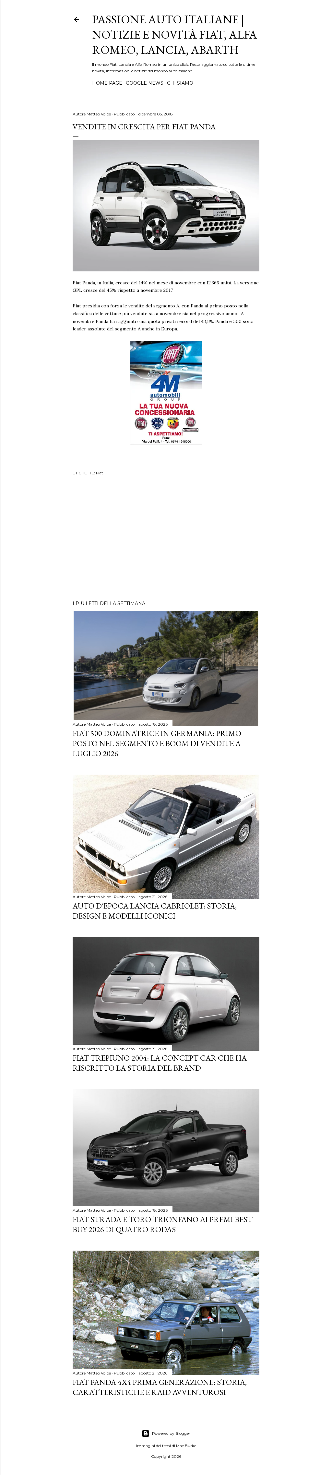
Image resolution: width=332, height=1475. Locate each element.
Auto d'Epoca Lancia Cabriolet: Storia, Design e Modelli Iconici (155, 911)
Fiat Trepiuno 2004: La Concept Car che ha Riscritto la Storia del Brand (160, 1063)
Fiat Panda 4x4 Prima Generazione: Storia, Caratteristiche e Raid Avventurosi (160, 1387)
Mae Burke (186, 1445)
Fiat (99, 472)
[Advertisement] (166, 539)
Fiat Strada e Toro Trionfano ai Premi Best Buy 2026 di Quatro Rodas (163, 1224)
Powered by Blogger (171, 1433)
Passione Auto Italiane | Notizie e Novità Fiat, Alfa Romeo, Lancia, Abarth (174, 34)
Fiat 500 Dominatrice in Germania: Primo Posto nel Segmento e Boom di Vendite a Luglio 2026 (157, 743)
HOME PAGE (107, 83)
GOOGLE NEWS (144, 83)
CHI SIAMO (180, 83)
